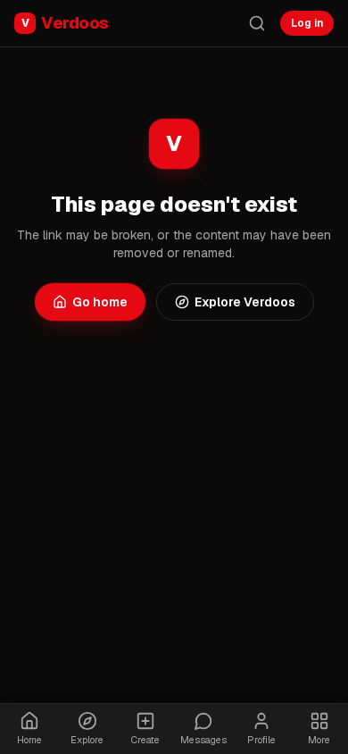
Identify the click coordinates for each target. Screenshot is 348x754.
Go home (100, 302)
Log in (307, 23)
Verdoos (65, 23)
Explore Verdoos (245, 302)
